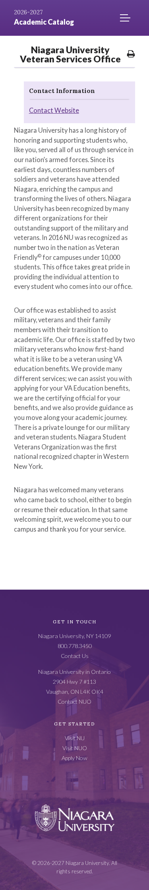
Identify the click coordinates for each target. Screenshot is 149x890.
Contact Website (54, 110)
